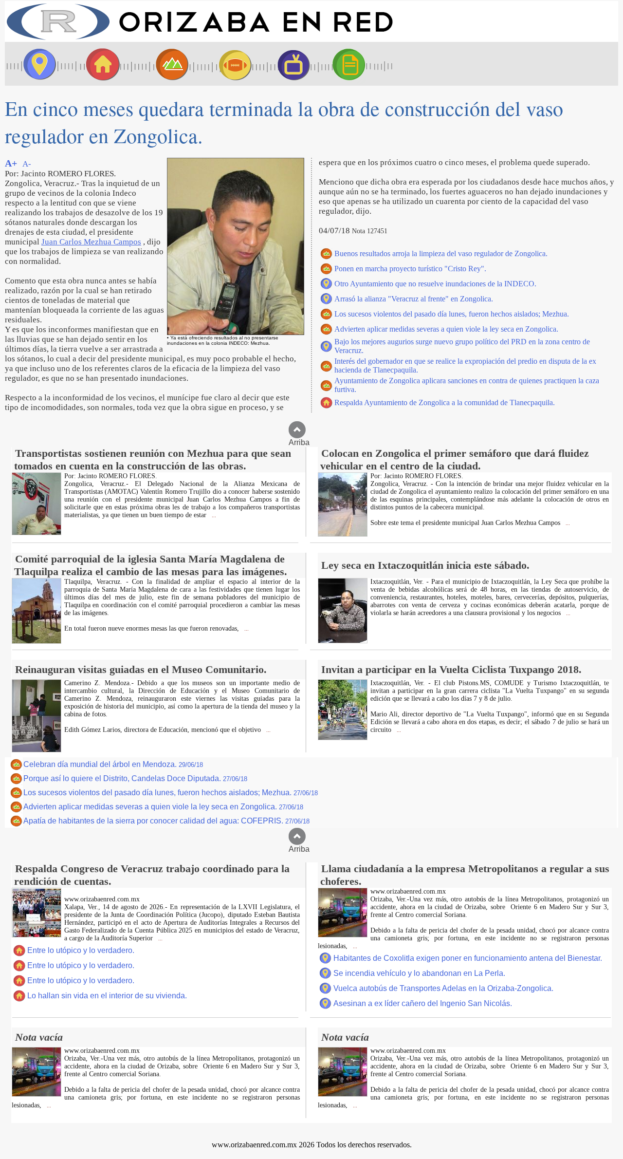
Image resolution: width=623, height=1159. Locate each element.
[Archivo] (357, 64)
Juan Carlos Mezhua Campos (91, 241)
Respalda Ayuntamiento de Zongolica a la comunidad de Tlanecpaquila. (444, 402)
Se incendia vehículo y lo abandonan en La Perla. (419, 973)
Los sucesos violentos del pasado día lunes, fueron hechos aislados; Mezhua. (451, 314)
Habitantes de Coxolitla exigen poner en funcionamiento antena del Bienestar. (467, 958)
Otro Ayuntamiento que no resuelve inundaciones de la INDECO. (435, 284)
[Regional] (163, 64)
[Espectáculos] (289, 64)
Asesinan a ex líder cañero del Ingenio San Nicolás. (422, 1003)
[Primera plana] (36, 64)
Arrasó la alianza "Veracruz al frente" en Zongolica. (413, 299)
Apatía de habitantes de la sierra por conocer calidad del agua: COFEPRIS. (166, 821)
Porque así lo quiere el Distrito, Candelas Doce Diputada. (135, 778)
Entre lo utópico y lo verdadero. (80, 950)
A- (26, 163)
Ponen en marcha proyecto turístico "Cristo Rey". (410, 268)
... (213, 515)
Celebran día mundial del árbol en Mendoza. (113, 764)
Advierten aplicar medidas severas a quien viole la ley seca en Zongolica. (446, 329)
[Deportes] (226, 64)
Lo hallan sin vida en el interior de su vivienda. (107, 995)
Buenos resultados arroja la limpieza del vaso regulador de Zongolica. (441, 253)
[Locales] (99, 64)
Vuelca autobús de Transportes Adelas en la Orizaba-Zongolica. (443, 988)
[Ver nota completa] (36, 532)
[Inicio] (199, 39)
